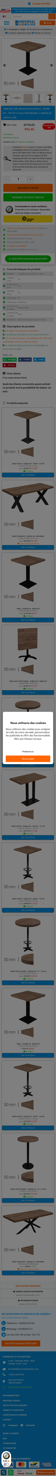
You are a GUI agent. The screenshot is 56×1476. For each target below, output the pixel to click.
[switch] (6, 1464)
